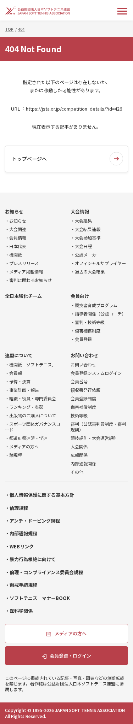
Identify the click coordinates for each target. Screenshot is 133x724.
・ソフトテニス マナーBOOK (37, 598)
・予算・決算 (18, 381)
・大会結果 (81, 221)
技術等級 (79, 415)
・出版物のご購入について (30, 415)
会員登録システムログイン (96, 373)
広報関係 (79, 455)
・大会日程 (81, 246)
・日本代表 (15, 246)
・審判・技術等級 (88, 322)
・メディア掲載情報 (24, 272)
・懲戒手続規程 (21, 585)
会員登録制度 (83, 398)
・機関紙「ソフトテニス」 (30, 364)
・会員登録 (81, 339)
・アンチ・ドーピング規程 (32, 521)
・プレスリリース (22, 263)
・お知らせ (15, 221)
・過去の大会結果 (88, 272)
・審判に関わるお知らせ (28, 280)
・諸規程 (13, 455)
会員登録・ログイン (70, 655)
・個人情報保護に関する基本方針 (39, 495)
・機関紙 (13, 255)
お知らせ (14, 211)
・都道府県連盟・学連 (26, 438)
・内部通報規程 (21, 533)
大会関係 (79, 446)
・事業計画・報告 (22, 390)
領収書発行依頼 (85, 390)
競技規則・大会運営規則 (94, 438)
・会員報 (13, 373)
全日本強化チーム (23, 296)
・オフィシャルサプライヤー (98, 263)
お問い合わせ (84, 355)
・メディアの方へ (22, 446)
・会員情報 (15, 238)
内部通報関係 (83, 463)
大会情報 (80, 211)
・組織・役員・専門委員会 (30, 398)
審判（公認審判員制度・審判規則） (98, 427)
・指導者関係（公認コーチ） (98, 314)
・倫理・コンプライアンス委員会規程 (44, 572)
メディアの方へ (71, 633)
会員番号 (79, 381)
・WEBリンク (19, 546)
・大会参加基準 (85, 238)
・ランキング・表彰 (24, 407)
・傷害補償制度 (85, 331)
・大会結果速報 (85, 229)
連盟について (19, 355)
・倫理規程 (16, 508)
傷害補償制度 (83, 407)
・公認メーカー (85, 255)
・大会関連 (15, 229)
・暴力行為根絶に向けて (30, 559)
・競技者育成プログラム (94, 305)
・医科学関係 (19, 611)
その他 (77, 472)
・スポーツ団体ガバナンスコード (32, 427)
